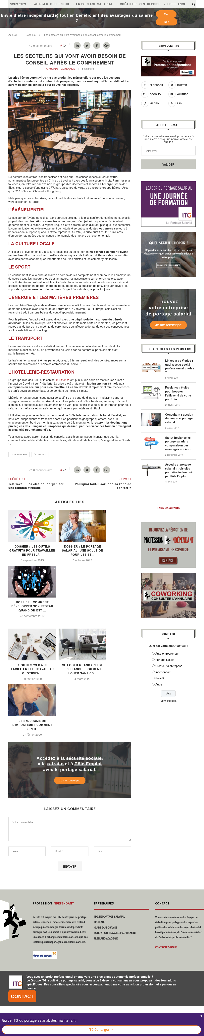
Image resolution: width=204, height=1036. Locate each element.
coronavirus (19, 454)
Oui (166, 14)
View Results (168, 701)
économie (40, 454)
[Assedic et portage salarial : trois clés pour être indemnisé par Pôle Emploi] (151, 465)
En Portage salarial (94, 4)
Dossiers (31, 35)
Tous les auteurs (168, 508)
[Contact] (168, 525)
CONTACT (22, 996)
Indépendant (163, 672)
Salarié (159, 678)
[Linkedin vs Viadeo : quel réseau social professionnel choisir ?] (151, 361)
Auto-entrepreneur (51, 4)
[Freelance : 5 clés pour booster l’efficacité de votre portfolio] (151, 388)
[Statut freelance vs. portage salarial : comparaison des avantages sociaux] (151, 438)
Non (166, 21)
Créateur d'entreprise (168, 666)
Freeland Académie (106, 938)
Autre (158, 684)
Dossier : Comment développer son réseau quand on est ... (32, 606)
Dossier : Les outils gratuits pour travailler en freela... (32, 550)
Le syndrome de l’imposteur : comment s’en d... (32, 725)
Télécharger (99, 1030)
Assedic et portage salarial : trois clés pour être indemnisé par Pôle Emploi (178, 470)
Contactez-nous (166, 947)
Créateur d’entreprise (140, 4)
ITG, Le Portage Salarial (109, 916)
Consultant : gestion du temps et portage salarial (179, 418)
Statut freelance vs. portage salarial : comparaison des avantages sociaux (178, 443)
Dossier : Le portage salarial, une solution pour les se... (82, 550)
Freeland (100, 922)
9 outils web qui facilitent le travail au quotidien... (32, 669)
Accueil (12, 35)
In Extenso (63, 380)
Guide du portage (105, 927)
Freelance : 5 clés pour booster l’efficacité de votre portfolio (178, 393)
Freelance (176, 4)
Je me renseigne (69, 780)
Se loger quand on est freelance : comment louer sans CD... (82, 669)
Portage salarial (165, 660)
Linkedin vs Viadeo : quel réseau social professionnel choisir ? (179, 366)
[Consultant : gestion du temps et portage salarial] (151, 415)
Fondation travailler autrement (115, 933)
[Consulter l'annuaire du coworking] (168, 575)
